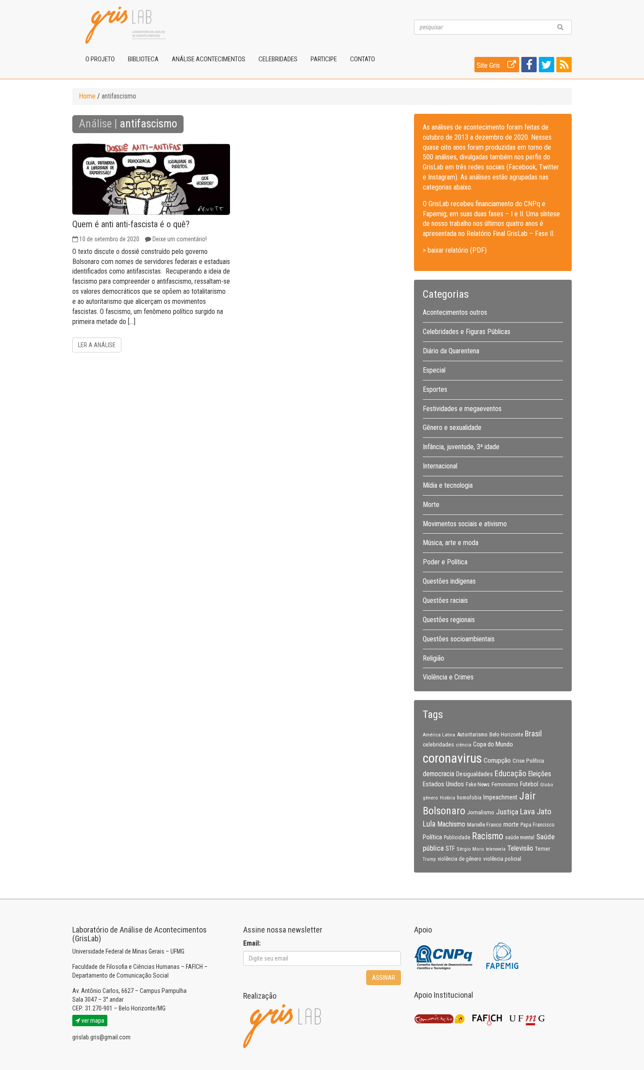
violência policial (502, 858)
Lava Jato (535, 812)
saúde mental (519, 837)
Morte (431, 504)
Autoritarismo (472, 734)
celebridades (438, 744)
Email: (252, 943)
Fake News (478, 784)
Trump (429, 859)
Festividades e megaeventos (462, 409)
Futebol (529, 784)
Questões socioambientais (459, 639)
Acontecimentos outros (455, 312)
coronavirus (452, 758)
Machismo (451, 824)
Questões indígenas (449, 581)
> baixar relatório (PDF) (455, 250)
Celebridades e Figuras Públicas (466, 331)
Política (432, 837)
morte (511, 824)
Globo (546, 784)
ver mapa (92, 1020)
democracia (438, 774)
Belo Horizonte (506, 734)
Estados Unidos (443, 784)
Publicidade (457, 837)
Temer (542, 848)
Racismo (487, 836)
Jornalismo (480, 812)
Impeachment (500, 797)
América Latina (439, 735)
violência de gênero (459, 859)
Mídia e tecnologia (448, 485)
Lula (429, 824)
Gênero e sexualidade (452, 427)
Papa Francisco (537, 825)
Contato (362, 59)
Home (87, 96)
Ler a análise (97, 344)
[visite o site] (444, 955)
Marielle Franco (484, 824)
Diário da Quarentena (451, 351)
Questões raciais (445, 600)
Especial (434, 370)
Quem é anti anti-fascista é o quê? (131, 224)
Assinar (383, 977)
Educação (510, 773)
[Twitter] (545, 66)
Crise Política (528, 760)
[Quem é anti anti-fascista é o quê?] (151, 179)
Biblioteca (143, 59)
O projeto (100, 59)
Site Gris (489, 65)
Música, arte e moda (450, 543)
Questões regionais (449, 620)
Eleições (539, 774)
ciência (463, 745)
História (447, 798)
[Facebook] (528, 66)
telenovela (496, 849)
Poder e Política (445, 562)
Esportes (435, 389)
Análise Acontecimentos (208, 59)
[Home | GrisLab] (126, 25)
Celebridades (277, 59)
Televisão (520, 848)
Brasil (533, 733)
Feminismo (505, 784)
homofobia (469, 798)
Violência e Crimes (448, 677)
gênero (430, 798)
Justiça (507, 811)
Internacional (440, 466)
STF (450, 848)
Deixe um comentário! (179, 239)
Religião (433, 658)
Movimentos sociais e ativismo (465, 524)
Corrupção (497, 760)
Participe (324, 59)
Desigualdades (474, 774)
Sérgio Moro (470, 849)
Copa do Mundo (493, 744)
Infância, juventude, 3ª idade (461, 447)
